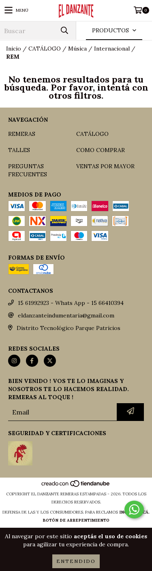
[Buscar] (64, 30)
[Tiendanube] (76, 486)
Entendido (76, 561)
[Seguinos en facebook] (32, 361)
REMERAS (21, 133)
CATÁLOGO (44, 48)
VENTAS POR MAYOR (105, 166)
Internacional (112, 48)
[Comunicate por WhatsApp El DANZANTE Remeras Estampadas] (134, 509)
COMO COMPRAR (100, 150)
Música (77, 48)
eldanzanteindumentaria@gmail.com (66, 315)
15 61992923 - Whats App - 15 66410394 (71, 303)
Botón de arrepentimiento (76, 520)
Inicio (13, 48)
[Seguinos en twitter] (50, 361)
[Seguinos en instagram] (14, 361)
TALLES (19, 150)
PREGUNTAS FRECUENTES (27, 170)
